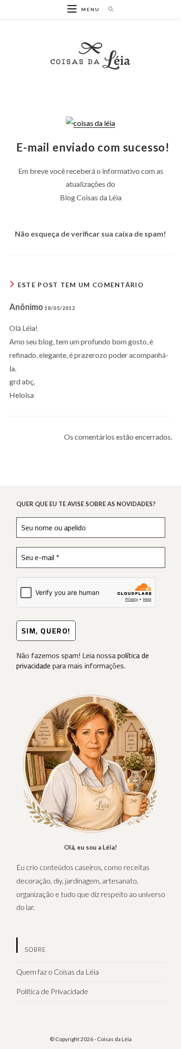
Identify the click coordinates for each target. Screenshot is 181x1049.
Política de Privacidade (52, 991)
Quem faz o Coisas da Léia (57, 971)
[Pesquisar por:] (108, 9)
